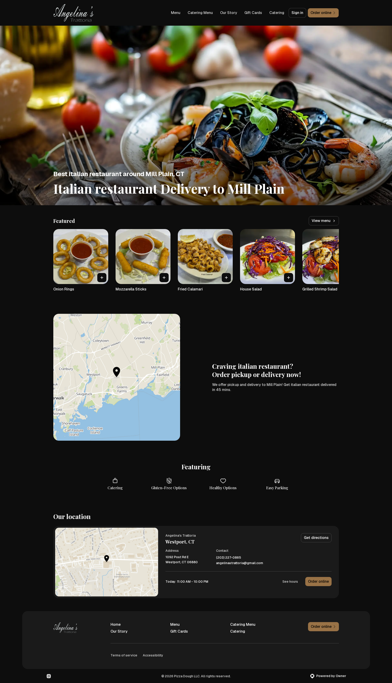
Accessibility (153, 655)
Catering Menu (200, 12)
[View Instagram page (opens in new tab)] (48, 676)
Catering (276, 12)
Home (116, 624)
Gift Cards (253, 12)
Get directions (316, 537)
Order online (318, 581)
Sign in (297, 12)
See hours (290, 581)
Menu (175, 12)
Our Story (228, 12)
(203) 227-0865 (228, 557)
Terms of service (124, 655)
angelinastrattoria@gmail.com (239, 563)
